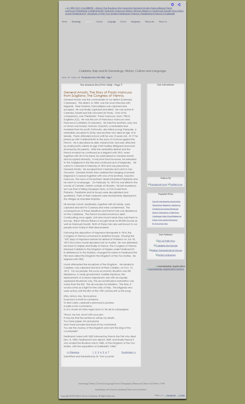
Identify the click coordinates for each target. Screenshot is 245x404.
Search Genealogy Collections (165, 212)
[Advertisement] (122, 49)
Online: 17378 (159, 383)
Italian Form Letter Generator (164, 220)
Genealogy (83, 383)
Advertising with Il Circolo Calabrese (110, 389)
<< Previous (73, 352)
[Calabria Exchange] (165, 245)
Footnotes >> (128, 352)
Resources (137, 383)
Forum (117, 383)
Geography (127, 383)
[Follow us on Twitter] (175, 184)
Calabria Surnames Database (165, 209)
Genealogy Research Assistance (166, 205)
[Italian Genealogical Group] (165, 250)
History (74, 77)
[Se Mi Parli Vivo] (165, 240)
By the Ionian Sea (160, 224)
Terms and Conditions (137, 389)
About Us (147, 383)
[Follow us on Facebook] (157, 184)
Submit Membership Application (166, 201)
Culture (100, 383)
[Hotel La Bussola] (165, 255)
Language (109, 383)
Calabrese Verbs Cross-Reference (166, 216)
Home (64, 77)
